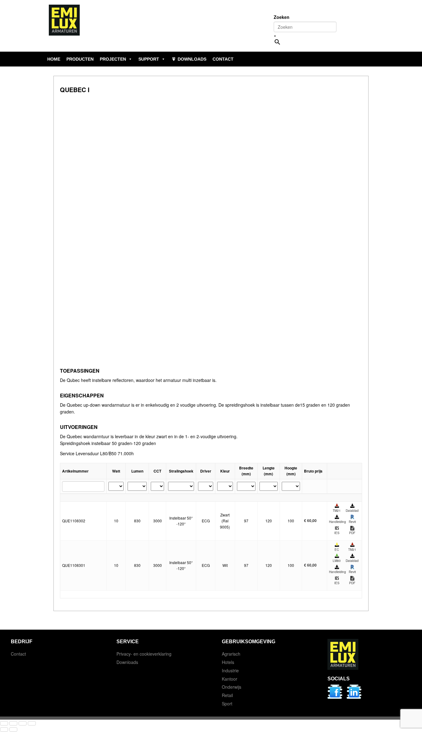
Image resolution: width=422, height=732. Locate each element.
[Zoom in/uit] (4, 723)
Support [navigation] (148, 59)
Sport (227, 703)
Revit (352, 522)
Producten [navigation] (80, 59)
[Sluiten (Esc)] (32, 723)
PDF (352, 533)
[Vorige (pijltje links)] (4, 729)
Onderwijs (231, 687)
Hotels (228, 662)
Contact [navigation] (223, 59)
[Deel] (23, 723)
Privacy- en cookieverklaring (143, 654)
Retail (227, 695)
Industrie (230, 670)
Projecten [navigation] (113, 59)
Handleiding (336, 522)
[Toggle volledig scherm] (13, 723)
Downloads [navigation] (192, 59)
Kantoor (229, 679)
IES (337, 533)
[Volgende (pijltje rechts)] (13, 729)
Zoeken (281, 17)
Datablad (352, 510)
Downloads (127, 662)
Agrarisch (231, 654)
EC (337, 549)
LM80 (337, 561)
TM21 (337, 510)
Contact (18, 654)
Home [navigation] (53, 59)
